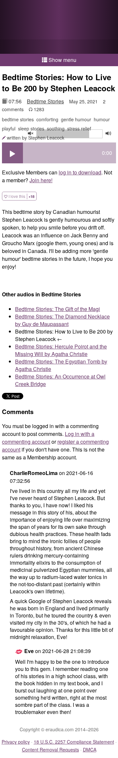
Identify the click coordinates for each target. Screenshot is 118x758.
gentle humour (76, 119)
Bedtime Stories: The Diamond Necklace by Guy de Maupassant (62, 320)
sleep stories (31, 128)
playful (8, 128)
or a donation (59, 46)
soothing (56, 128)
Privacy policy (16, 741)
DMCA (89, 749)
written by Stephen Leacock (35, 137)
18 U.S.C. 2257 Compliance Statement (74, 741)
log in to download (80, 172)
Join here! (41, 180)
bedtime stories (18, 119)
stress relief (79, 128)
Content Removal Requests (50, 749)
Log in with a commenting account (48, 437)
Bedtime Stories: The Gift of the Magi (57, 309)
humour (102, 119)
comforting (47, 119)
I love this (21, 196)
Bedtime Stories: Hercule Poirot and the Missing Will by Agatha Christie (61, 350)
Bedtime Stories (45, 101)
